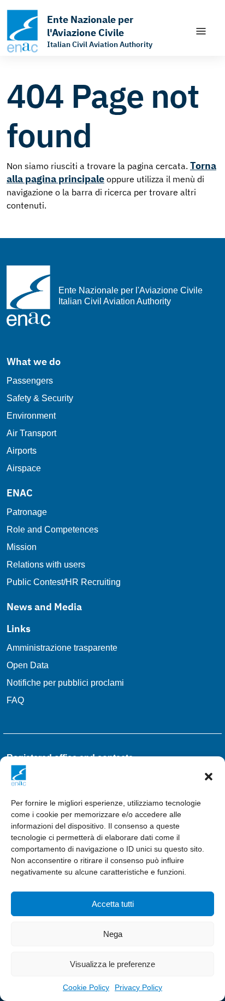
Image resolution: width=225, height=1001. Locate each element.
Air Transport (31, 433)
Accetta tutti (113, 904)
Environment (31, 415)
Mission (22, 547)
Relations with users (46, 564)
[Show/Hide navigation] (201, 31)
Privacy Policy (138, 987)
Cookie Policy (86, 987)
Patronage (27, 512)
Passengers (30, 380)
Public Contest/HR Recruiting (64, 582)
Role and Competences (52, 529)
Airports (22, 450)
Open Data (28, 665)
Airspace (24, 468)
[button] (208, 775)
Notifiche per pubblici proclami (65, 682)
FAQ (15, 700)
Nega (112, 934)
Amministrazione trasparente (62, 647)
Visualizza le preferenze (112, 964)
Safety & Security (40, 398)
